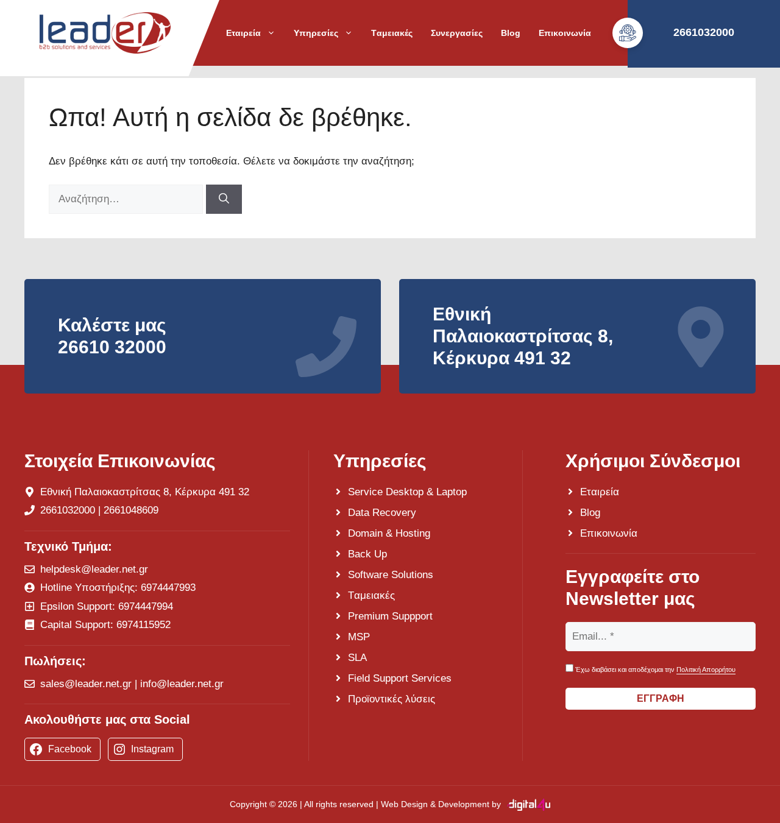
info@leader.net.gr (182, 684)
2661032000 (67, 510)
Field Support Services (400, 678)
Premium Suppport (390, 616)
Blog (510, 33)
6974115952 (143, 624)
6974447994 (145, 606)
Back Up (367, 554)
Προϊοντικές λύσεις (391, 699)
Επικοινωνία (565, 33)
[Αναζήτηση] (224, 199)
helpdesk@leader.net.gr (94, 569)
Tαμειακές (392, 33)
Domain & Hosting (389, 533)
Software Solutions (390, 575)
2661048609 (131, 510)
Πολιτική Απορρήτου (706, 669)
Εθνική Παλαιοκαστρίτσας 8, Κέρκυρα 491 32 (144, 492)
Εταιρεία (243, 33)
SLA (357, 657)
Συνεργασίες (457, 33)
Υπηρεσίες (316, 33)
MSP (359, 637)
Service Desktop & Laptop (407, 492)
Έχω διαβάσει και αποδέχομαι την (654, 669)
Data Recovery (382, 512)
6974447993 (168, 587)
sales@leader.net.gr (86, 684)
